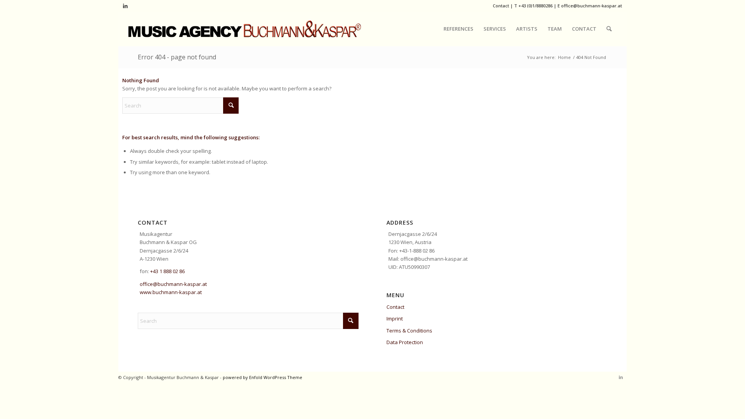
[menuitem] (458, 29)
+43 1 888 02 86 (167, 271)
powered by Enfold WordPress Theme (262, 377)
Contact (501, 6)
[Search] (609, 29)
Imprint (394, 318)
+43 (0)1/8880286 (535, 6)
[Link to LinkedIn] (125, 6)
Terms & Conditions (409, 330)
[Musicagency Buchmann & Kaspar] (244, 29)
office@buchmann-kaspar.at (591, 6)
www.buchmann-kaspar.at (171, 292)
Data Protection (404, 342)
